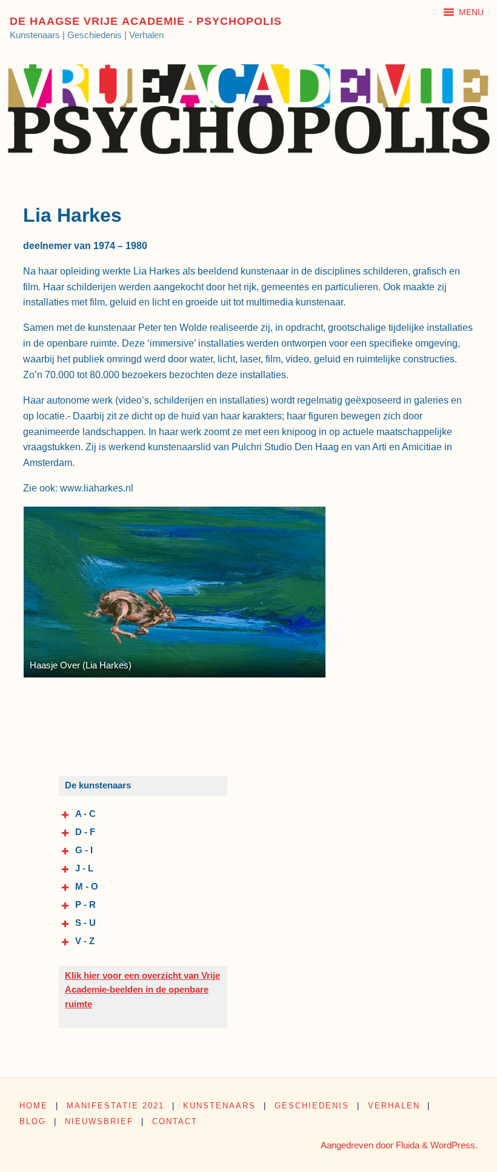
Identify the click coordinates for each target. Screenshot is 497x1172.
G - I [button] (84, 850)
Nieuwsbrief (99, 1121)
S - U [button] (85, 923)
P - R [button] (85, 905)
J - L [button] (84, 868)
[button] (471, 12)
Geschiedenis (312, 1105)
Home (33, 1105)
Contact (175, 1121)
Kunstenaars (219, 1105)
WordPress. (454, 1145)
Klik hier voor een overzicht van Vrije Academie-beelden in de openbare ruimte (142, 990)
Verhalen (394, 1105)
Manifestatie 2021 (115, 1105)
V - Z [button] (85, 941)
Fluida (406, 1145)
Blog (32, 1121)
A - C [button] (85, 814)
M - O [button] (86, 886)
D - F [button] (85, 832)
